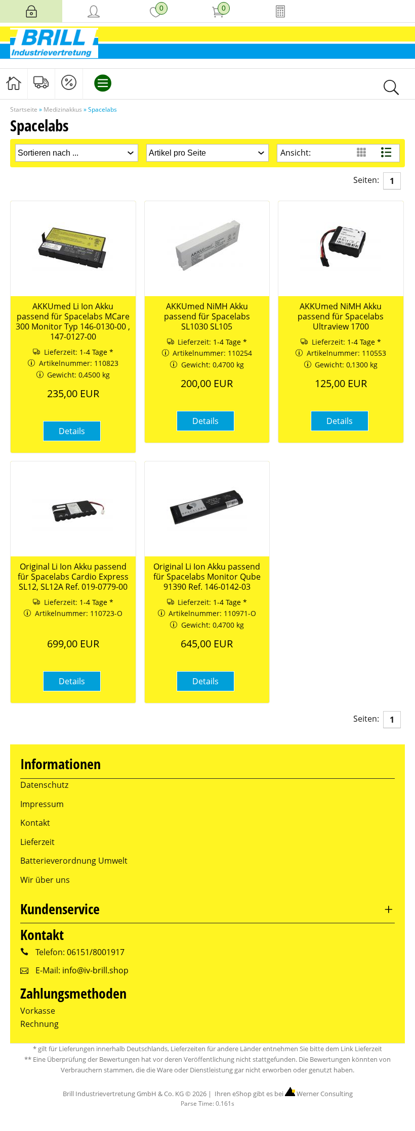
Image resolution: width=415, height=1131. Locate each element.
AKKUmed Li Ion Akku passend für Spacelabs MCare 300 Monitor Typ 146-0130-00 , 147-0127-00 (73, 321)
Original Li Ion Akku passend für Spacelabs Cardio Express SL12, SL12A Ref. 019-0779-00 (73, 576)
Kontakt (35, 822)
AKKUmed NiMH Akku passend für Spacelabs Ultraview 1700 (341, 316)
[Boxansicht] (362, 153)
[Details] (72, 445)
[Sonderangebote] (68, 83)
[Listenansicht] (387, 153)
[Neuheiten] (41, 83)
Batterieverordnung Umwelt (74, 860)
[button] (72, 431)
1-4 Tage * (96, 352)
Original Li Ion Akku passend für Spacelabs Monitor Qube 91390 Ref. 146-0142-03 (207, 576)
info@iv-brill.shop (95, 970)
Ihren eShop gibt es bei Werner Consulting (283, 1093)
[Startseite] (13, 83)
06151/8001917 (95, 952)
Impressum (42, 804)
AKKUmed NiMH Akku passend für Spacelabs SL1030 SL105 (207, 316)
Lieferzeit (37, 841)
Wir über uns (45, 879)
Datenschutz (44, 784)
